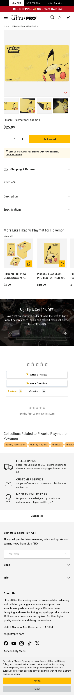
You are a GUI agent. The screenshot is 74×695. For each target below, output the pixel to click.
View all (8, 236)
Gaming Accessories (16, 444)
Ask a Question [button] (38, 383)
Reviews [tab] (12, 391)
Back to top (37, 515)
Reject (37, 689)
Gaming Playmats (39, 444)
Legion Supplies (54, 3)
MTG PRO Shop (33, 3)
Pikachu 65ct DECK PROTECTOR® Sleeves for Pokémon (51, 276)
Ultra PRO (16, 3)
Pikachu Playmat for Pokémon (26, 26)
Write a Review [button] (38, 374)
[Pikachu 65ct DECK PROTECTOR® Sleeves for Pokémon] (52, 253)
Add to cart (49, 139)
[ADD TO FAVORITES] (65, 92)
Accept (37, 681)
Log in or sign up (14, 154)
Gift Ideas (57, 444)
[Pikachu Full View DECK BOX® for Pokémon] (18, 253)
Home (6, 26)
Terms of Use (46, 661)
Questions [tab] (35, 391)
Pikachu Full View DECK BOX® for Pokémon (15, 276)
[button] (68, 17)
